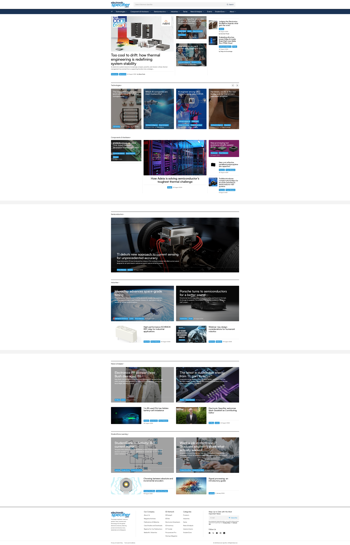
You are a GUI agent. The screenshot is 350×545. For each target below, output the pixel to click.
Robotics (211, 341)
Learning (117, 470)
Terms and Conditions (129, 543)
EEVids (167, 518)
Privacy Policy (226, 522)
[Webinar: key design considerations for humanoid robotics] (191, 334)
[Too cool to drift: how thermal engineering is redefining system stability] (142, 33)
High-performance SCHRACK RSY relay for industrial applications (157, 329)
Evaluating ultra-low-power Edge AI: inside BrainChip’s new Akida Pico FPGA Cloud (227, 40)
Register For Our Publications (153, 529)
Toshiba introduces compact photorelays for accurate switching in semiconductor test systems (228, 182)
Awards (221, 29)
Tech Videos (182, 35)
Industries (186, 518)
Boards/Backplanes (118, 153)
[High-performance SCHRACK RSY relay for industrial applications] (126, 334)
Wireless (115, 157)
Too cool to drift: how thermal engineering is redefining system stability (135, 59)
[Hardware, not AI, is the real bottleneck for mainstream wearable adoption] (224, 109)
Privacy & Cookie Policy (117, 543)
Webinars (219, 341)
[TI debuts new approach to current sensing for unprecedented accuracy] (175, 245)
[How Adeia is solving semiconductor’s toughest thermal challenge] (175, 157)
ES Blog (117, 400)
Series (185, 522)
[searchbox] (180, 4)
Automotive (183, 318)
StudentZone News (196, 125)
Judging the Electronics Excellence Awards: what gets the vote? (228, 23)
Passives (221, 170)
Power (191, 318)
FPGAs (235, 46)
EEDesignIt (168, 515)
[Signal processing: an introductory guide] (191, 485)
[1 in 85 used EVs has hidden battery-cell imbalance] (126, 415)
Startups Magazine (171, 536)
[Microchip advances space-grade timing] (142, 303)
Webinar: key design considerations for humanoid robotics (222, 329)
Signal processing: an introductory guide (218, 479)
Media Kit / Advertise (150, 532)
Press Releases (130, 153)
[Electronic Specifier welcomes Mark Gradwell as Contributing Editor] (191, 415)
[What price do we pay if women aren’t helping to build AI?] (191, 54)
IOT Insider (168, 529)
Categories (187, 512)
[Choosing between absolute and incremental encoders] (126, 485)
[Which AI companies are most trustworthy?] (159, 109)
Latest (189, 31)
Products (186, 515)
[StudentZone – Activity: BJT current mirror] (142, 455)
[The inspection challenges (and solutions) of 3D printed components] (126, 109)
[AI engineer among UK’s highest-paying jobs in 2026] (191, 109)
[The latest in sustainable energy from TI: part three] (207, 384)
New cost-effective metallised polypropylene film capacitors (228, 164)
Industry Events (188, 529)
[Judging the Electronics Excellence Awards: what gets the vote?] (213, 25)
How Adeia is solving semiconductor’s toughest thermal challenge (175, 180)
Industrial (146, 341)
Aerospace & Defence (121, 318)
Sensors (130, 270)
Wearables (227, 125)
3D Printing (116, 126)
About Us (147, 515)
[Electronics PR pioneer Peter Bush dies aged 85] (142, 384)
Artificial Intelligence (184, 62)
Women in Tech (196, 62)
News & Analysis (197, 31)
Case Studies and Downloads (153, 525)
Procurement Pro (170, 532)
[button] (112, 11)
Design (170, 187)
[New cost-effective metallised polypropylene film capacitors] (213, 165)
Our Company (149, 512)
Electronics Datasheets (172, 522)
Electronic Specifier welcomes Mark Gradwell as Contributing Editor (223, 410)
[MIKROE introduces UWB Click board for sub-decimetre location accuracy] (126, 150)
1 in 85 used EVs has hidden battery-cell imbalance (156, 409)
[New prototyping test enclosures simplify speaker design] (224, 148)
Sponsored (123, 74)
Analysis (146, 420)
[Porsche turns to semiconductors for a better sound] (207, 303)
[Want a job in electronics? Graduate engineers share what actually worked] (207, 455)
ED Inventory (169, 525)
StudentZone (125, 470)
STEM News (195, 121)
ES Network (169, 512)
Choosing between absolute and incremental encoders (158, 479)
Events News (182, 31)
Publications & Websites (151, 522)
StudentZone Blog (184, 125)
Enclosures (115, 74)
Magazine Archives (150, 518)
